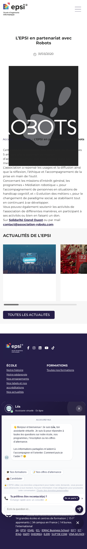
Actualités (24, 139)
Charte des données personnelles (52, 490)
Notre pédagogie (16, 374)
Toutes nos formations (60, 370)
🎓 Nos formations (16, 472)
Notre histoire (14, 370)
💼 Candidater (14, 478)
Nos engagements (17, 378)
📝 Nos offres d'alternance (47, 472)
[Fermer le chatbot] (79, 408)
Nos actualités (15, 391)
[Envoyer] (79, 509)
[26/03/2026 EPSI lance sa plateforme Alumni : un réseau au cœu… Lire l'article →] (29, 272)
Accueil (8, 139)
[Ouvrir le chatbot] (78, 523)
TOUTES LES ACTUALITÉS (29, 315)
